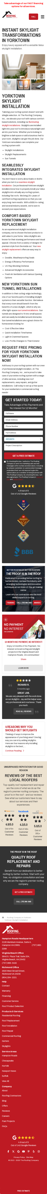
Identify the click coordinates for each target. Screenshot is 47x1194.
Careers (5, 1119)
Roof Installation (9, 1029)
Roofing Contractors (11, 1099)
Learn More (23, 668)
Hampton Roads (9, 1059)
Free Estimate (23, 1191)
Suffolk (5, 1079)
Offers (5, 1109)
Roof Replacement (11, 1024)
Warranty (6, 994)
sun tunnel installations (27, 310)
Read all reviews (23, 711)
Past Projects (8, 1124)
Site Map (29, 1160)
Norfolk (5, 1069)
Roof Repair (7, 1034)
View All (5, 1084)
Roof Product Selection (13, 1009)
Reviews (6, 1114)
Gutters (5, 1044)
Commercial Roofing (11, 1039)
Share (23, 659)
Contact (6, 989)
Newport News (9, 1074)
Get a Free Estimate (24, 455)
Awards (37, 603)
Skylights (6, 1049)
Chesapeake (8, 1064)
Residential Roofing (11, 1018)
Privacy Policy (18, 479)
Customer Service (10, 1004)
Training (10, 603)
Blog (4, 1104)
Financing (6, 999)
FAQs (4, 1129)
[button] (2, 820)
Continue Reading (13, 751)
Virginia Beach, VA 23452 (16, 961)
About (5, 1093)
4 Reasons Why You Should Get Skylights (21, 728)
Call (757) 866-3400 (24, 603)
